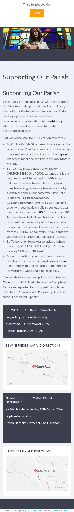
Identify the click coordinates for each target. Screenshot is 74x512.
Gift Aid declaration (51, 212)
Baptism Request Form (20, 416)
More (37, 20)
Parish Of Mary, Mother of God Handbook (33, 422)
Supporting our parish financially (26, 317)
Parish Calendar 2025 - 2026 (24, 330)
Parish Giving (54, 121)
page (64, 154)
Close (37, 12)
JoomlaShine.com (34, 510)
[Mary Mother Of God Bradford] (37, 38)
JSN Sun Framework (62, 510)
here (64, 261)
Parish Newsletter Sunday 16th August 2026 (34, 409)
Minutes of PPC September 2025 (27, 324)
